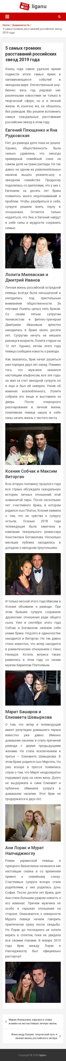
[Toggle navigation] (7, 17)
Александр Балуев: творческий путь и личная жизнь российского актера (34, 1036)
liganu (39, 6)
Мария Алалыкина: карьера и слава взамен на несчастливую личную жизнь (33, 1021)
